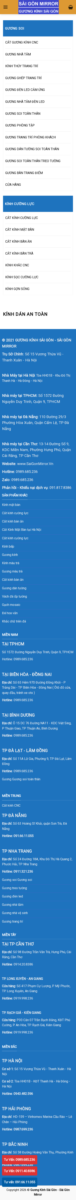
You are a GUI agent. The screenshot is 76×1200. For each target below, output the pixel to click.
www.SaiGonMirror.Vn (35, 464)
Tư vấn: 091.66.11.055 (19, 1182)
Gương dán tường (14, 588)
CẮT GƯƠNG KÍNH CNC (21, 42)
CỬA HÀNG (13, 185)
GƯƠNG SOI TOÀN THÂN (22, 114)
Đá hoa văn (10, 613)
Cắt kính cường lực (15, 513)
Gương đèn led (12, 896)
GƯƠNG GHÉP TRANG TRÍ (23, 78)
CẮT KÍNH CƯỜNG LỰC (21, 218)
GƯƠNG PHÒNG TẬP (20, 125)
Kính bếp (8, 546)
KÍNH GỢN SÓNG (17, 289)
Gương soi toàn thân (26, 779)
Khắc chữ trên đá (14, 621)
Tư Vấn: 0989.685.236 (19, 1160)
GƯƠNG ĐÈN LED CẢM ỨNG (25, 90)
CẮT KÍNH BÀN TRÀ (19, 253)
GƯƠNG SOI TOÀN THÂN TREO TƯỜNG (32, 161)
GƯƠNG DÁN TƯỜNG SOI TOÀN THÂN (32, 149)
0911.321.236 (23, 871)
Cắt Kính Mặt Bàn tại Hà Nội (21, 530)
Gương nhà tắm (12, 905)
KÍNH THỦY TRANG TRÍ (21, 66)
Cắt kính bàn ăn (13, 521)
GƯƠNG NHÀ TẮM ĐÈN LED (25, 102)
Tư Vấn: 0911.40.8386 (19, 1171)
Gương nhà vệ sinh (15, 913)
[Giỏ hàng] (70, 7)
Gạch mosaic (11, 605)
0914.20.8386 (23, 964)
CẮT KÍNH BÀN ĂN (18, 241)
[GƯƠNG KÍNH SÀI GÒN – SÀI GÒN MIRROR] (38, 7)
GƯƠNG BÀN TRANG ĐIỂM (24, 173)
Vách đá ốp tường (14, 596)
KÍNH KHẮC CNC (17, 265)
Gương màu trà (12, 571)
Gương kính (10, 555)
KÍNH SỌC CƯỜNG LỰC (21, 277)
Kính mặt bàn (11, 505)
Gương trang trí (12, 921)
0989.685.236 (27, 471)
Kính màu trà (10, 563)
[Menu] (5, 7)
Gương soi (24, 880)
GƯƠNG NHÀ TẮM (18, 54)
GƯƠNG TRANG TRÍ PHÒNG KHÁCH (30, 137)
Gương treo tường (14, 888)
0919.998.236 (23, 998)
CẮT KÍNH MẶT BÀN (19, 230)
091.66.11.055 (24, 836)
